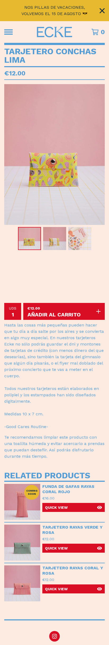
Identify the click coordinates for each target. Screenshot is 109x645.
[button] (73, 507)
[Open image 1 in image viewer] (54, 154)
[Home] (54, 32)
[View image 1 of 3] (29, 238)
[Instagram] (54, 636)
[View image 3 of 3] (79, 238)
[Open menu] (8, 32)
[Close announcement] (102, 10)
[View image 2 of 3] (54, 238)
